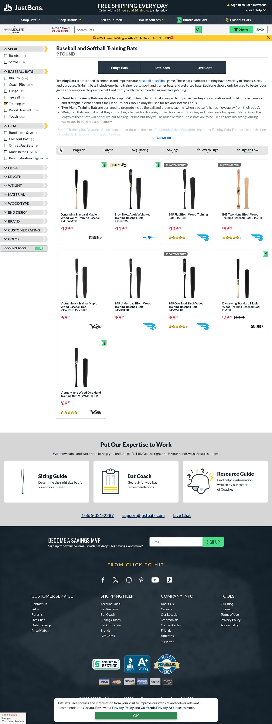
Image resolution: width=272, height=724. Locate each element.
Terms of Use (230, 614)
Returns (37, 614)
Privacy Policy (123, 707)
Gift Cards (108, 636)
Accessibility (230, 625)
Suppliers (167, 641)
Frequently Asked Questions (175, 129)
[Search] (198, 29)
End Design (18, 212)
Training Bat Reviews (105, 134)
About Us (167, 604)
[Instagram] (129, 580)
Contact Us (39, 604)
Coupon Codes (171, 625)
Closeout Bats (240, 20)
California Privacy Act (157, 707)
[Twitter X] (115, 580)
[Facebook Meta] (102, 580)
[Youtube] (155, 580)
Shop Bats (28, 20)
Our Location (170, 614)
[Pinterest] (141, 580)
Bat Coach (162, 68)
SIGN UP (213, 542)
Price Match (39, 630)
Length (14, 176)
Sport (13, 49)
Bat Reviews (109, 609)
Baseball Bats (20, 71)
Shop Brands (67, 20)
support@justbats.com (143, 515)
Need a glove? (61, 29)
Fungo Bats (119, 68)
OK (136, 715)
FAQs (35, 609)
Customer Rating (24, 230)
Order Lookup (41, 625)
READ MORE (164, 138)
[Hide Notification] (268, 38)
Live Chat (204, 68)
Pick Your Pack (110, 20)
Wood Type (18, 203)
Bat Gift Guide (111, 625)
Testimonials (169, 620)
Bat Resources (150, 20)
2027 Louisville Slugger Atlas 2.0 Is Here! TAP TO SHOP (133, 38)
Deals (13, 126)
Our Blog (227, 604)
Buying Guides (111, 620)
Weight (15, 185)
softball (160, 81)
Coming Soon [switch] (15, 248)
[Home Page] (23, 7)
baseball (145, 81)
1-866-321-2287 (97, 515)
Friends (166, 630)
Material (16, 194)
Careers (166, 609)
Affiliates (167, 636)
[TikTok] (169, 580)
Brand (14, 221)
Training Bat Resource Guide (89, 129)
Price (13, 168)
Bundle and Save (193, 20)
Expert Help (253, 10)
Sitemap (226, 609)
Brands (105, 630)
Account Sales (110, 604)
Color (14, 239)
